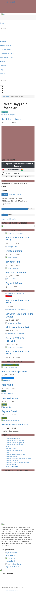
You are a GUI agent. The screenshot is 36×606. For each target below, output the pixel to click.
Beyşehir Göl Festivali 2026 (17, 302)
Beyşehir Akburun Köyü (13, 438)
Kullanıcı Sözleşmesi (12, 591)
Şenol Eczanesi (11, 555)
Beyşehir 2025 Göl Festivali (15, 339)
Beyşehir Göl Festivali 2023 (17, 353)
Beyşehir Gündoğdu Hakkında (15, 442)
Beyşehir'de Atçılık (11, 456)
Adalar (4, 391)
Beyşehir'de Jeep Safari (14, 371)
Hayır (5, 190)
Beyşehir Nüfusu (14, 283)
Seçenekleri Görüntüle (9, 219)
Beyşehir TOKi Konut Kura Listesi (19, 315)
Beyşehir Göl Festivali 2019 (17, 239)
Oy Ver (5, 194)
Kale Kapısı (8, 384)
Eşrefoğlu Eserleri (8, 378)
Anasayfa (6, 96)
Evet (4, 186)
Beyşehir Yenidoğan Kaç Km (15, 440)
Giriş (7, 2)
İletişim (8, 593)
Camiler (4, 404)
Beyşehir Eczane (11, 464)
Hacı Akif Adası (10, 398)
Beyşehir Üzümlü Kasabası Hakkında (17, 462)
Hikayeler (5, 112)
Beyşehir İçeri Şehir (12, 460)
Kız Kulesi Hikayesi (12, 119)
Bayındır (8, 452)
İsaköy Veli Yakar (11, 448)
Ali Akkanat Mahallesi (17, 327)
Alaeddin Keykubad (12, 466)
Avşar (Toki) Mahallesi (13, 567)
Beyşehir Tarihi (13, 261)
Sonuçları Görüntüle (15, 194)
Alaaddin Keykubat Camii (15, 424)
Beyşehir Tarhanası (16, 272)
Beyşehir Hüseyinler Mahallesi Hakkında (18, 458)
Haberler (9, 296)
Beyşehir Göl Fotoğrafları (14, 450)
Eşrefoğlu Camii (14, 251)
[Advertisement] (18, 506)
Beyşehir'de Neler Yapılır (10, 365)
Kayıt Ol (12, 2)
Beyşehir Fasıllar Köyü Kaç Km (15, 454)
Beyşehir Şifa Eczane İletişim (15, 444)
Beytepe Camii (9, 411)
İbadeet (8, 446)
